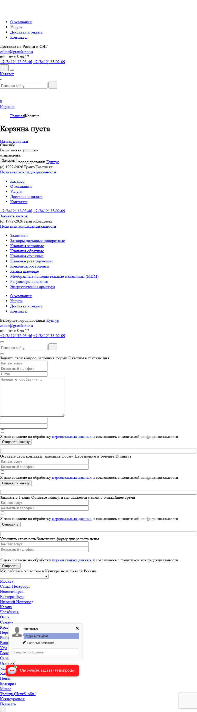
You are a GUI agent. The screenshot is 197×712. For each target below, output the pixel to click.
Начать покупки (14, 141)
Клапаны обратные (27, 250)
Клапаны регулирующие (31, 261)
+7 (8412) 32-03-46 (16, 61)
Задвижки (19, 235)
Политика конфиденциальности (28, 172)
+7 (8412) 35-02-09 (49, 61)
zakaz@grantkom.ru (16, 51)
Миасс (5, 688)
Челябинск (9, 611)
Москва (6, 581)
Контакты (18, 37)
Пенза (5, 678)
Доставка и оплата (26, 32)
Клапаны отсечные (27, 255)
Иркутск (7, 663)
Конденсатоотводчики (30, 266)
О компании (21, 21)
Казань (6, 606)
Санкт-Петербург (15, 586)
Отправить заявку (16, 442)
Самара (6, 622)
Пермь (5, 632)
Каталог (17, 181)
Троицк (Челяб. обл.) (18, 693)
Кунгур (52, 320)
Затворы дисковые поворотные (37, 240)
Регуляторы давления (29, 281)
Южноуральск (12, 698)
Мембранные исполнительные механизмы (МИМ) (54, 276)
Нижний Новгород (16, 601)
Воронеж (8, 652)
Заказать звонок (14, 216)
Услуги (16, 27)
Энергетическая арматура (32, 286)
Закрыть (8, 160)
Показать (8, 704)
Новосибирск (12, 591)
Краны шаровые (24, 271)
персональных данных (72, 436)
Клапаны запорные (27, 245)
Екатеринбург (12, 596)
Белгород (8, 683)
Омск (4, 617)
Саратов (7, 657)
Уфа (3, 647)
